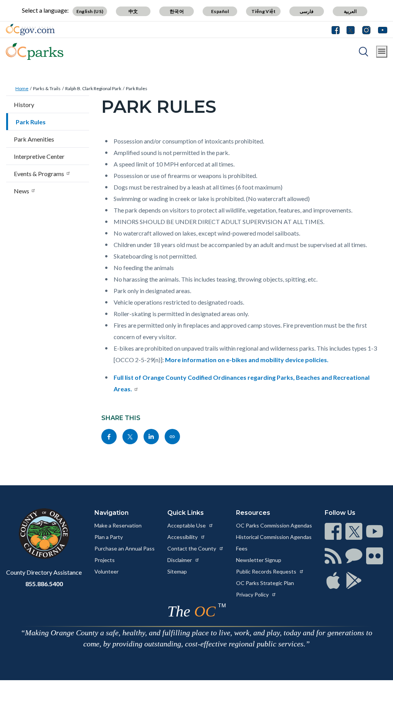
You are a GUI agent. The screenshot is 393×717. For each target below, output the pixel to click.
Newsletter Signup (258, 560)
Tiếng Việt (263, 11)
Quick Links (185, 512)
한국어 (177, 11)
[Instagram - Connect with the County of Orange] (366, 29)
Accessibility (183, 537)
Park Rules (136, 88)
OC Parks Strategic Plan (265, 583)
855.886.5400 (44, 583)
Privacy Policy (253, 594)
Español (220, 11)
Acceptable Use (187, 525)
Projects (104, 560)
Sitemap (177, 571)
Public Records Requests (266, 571)
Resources (253, 512)
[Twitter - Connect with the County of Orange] (350, 29)
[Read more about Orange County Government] (30, 29)
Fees (242, 548)
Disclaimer (180, 560)
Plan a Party (108, 537)
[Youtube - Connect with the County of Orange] (381, 29)
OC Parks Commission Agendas (274, 525)
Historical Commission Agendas (274, 537)
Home (21, 88)
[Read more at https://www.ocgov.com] (44, 533)
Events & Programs (39, 173)
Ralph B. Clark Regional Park (93, 88)
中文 (133, 11)
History (24, 104)
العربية (350, 11)
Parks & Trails (47, 88)
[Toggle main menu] (381, 52)
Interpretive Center (39, 156)
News (21, 190)
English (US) (90, 11)
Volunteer (106, 571)
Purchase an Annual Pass (124, 548)
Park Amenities (34, 139)
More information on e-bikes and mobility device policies (246, 359)
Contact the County (192, 548)
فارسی (307, 11)
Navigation (111, 512)
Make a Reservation (118, 525)
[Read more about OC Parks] (34, 51)
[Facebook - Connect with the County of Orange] (337, 29)
